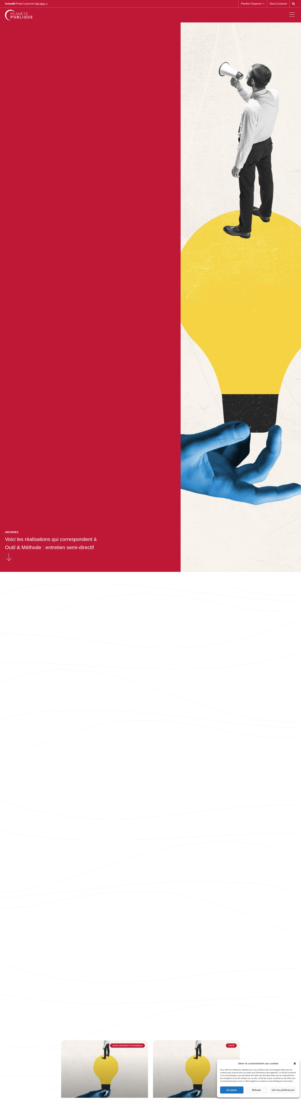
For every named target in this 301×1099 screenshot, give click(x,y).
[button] (294, 1063)
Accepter (231, 1089)
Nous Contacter (278, 3)
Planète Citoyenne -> (252, 3)
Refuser (256, 1089)
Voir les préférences (283, 1089)
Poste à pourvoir (26, 3)
